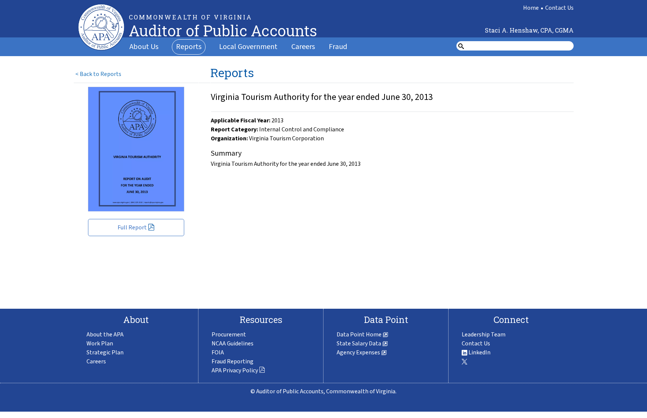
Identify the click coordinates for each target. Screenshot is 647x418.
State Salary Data (359, 343)
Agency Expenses (359, 352)
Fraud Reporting (232, 361)
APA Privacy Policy (235, 370)
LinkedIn (478, 352)
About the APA (105, 334)
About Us (144, 47)
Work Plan (99, 343)
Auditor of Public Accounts (223, 30)
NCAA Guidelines (232, 343)
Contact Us (559, 8)
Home (531, 8)
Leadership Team (483, 334)
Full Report (132, 227)
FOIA (218, 352)
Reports (188, 47)
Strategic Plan (105, 352)
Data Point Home (360, 334)
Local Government (248, 47)
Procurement (229, 334)
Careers (303, 47)
